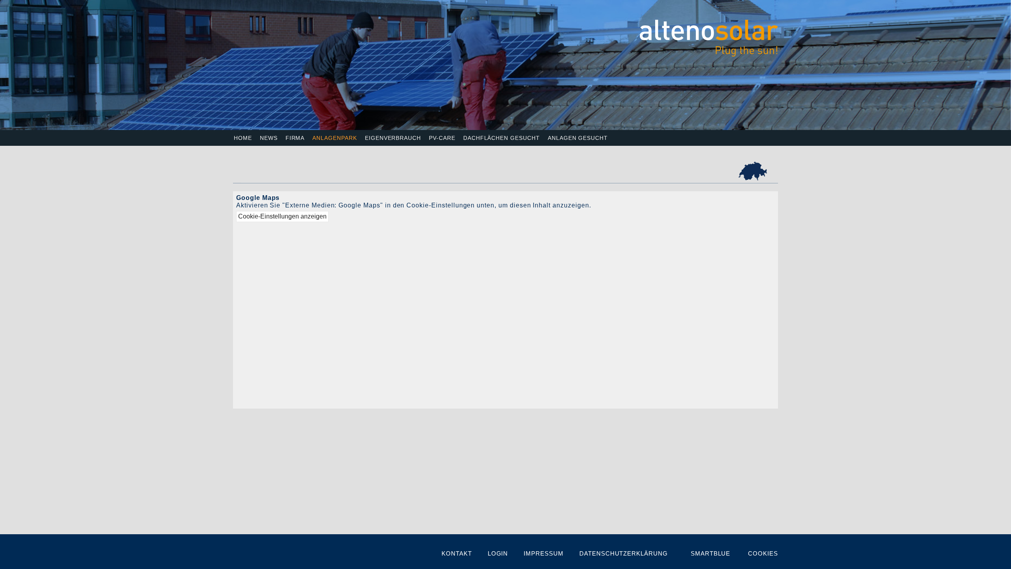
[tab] (752, 171)
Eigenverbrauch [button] (393, 138)
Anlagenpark (334, 138)
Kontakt (457, 553)
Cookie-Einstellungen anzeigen (282, 216)
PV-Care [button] (442, 138)
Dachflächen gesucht (501, 138)
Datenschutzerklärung (623, 553)
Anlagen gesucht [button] (578, 138)
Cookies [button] (763, 553)
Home (243, 138)
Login (498, 553)
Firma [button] (295, 138)
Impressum (544, 553)
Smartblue (711, 553)
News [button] (269, 138)
